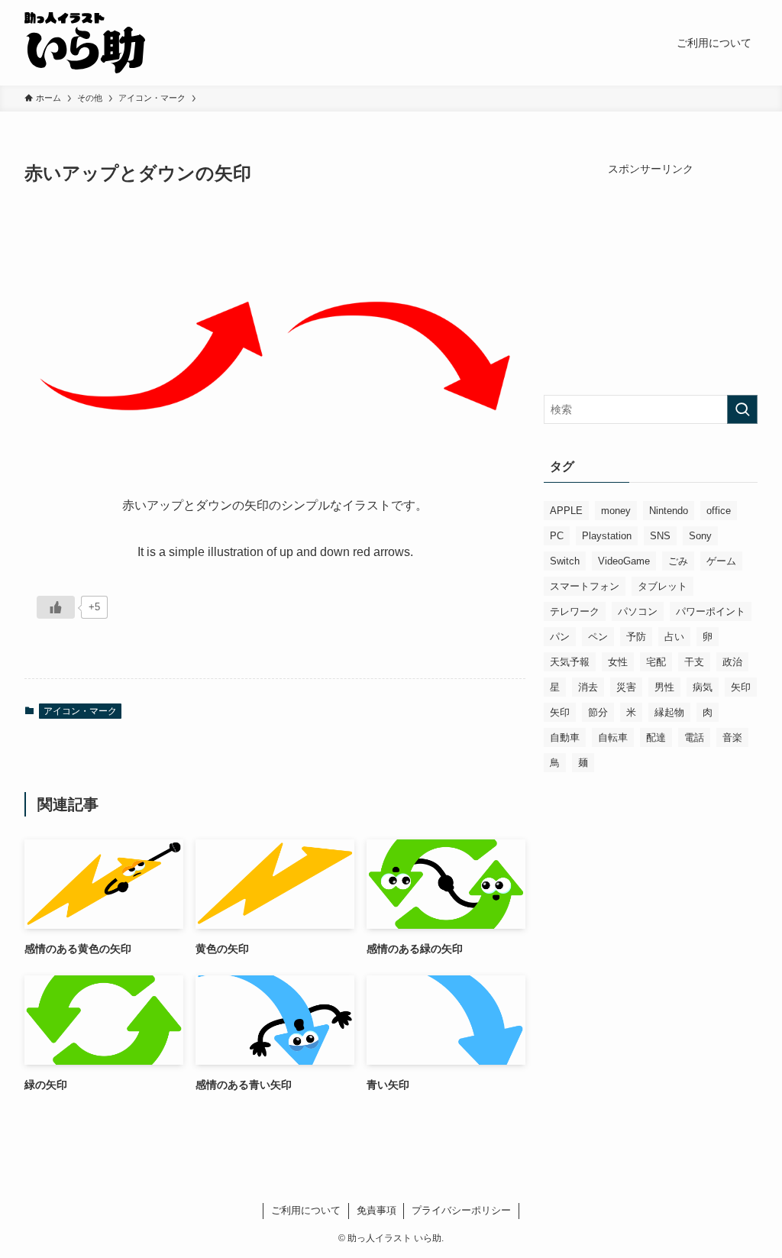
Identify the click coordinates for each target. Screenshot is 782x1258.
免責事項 (376, 1210)
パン (560, 636)
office (718, 510)
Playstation (607, 536)
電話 (694, 737)
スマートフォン (584, 586)
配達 (656, 737)
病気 (703, 687)
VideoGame (624, 561)
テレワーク (574, 611)
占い (674, 636)
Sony (700, 536)
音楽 (732, 737)
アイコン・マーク (80, 711)
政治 (732, 662)
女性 (618, 662)
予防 (636, 636)
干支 (694, 662)
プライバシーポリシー (461, 1210)
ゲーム (721, 561)
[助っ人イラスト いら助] (84, 42)
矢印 (741, 687)
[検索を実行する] (742, 409)
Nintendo (668, 510)
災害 (626, 687)
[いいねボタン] (56, 607)
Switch (565, 561)
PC (557, 536)
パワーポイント (710, 611)
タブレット (662, 586)
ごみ (678, 561)
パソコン (638, 611)
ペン (598, 636)
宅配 (656, 662)
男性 (664, 687)
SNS (660, 536)
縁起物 (669, 712)
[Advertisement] (651, 272)
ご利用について (306, 1210)
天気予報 (570, 662)
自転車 (613, 737)
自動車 (565, 737)
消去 (588, 687)
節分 (598, 712)
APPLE (566, 510)
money (616, 510)
